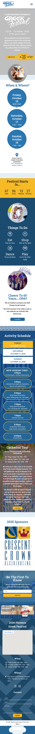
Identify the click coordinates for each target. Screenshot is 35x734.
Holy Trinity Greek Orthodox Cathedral (17, 160)
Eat (10, 240)
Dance (10, 254)
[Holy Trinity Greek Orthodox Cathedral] (17, 155)
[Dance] (10, 248)
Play (25, 254)
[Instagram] (19, 686)
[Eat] (10, 234)
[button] (31, 4)
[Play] (25, 248)
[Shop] (25, 234)
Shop (25, 240)
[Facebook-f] (15, 686)
